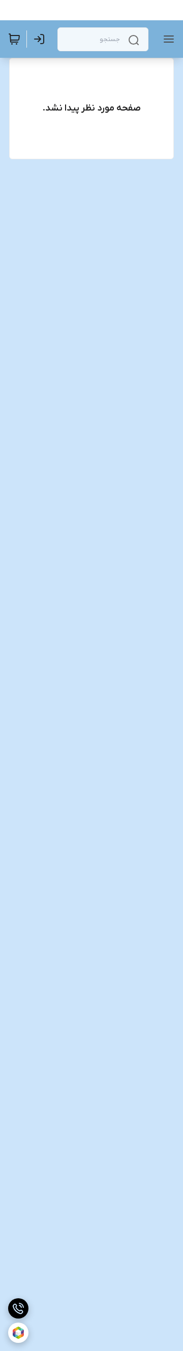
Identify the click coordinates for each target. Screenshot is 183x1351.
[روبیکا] (18, 1333)
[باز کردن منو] (167, 39)
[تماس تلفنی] (18, 1308)
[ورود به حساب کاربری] (41, 39)
